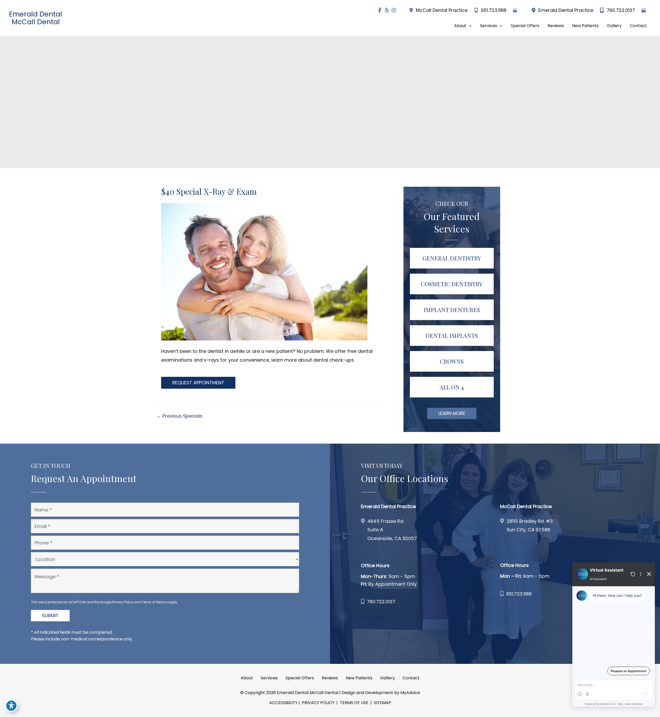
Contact (410, 678)
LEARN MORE (451, 413)
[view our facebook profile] (379, 10)
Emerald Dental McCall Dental (35, 18)
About (247, 678)
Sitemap (382, 703)
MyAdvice (410, 693)
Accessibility (283, 703)
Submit (50, 615)
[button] (463, 25)
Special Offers (299, 678)
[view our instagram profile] (393, 10)
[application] (469, 25)
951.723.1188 (493, 10)
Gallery (387, 678)
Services (269, 678)
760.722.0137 (621, 10)
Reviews (330, 678)
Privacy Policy (122, 602)
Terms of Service (154, 602)
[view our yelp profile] (386, 10)
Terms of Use (354, 703)
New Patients (359, 678)
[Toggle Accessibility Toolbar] (11, 705)
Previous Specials (179, 416)
